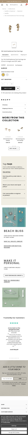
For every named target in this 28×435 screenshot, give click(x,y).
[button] (25, 206)
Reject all (14, 429)
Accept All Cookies (14, 432)
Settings (14, 425)
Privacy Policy (6, 422)
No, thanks (15, 227)
